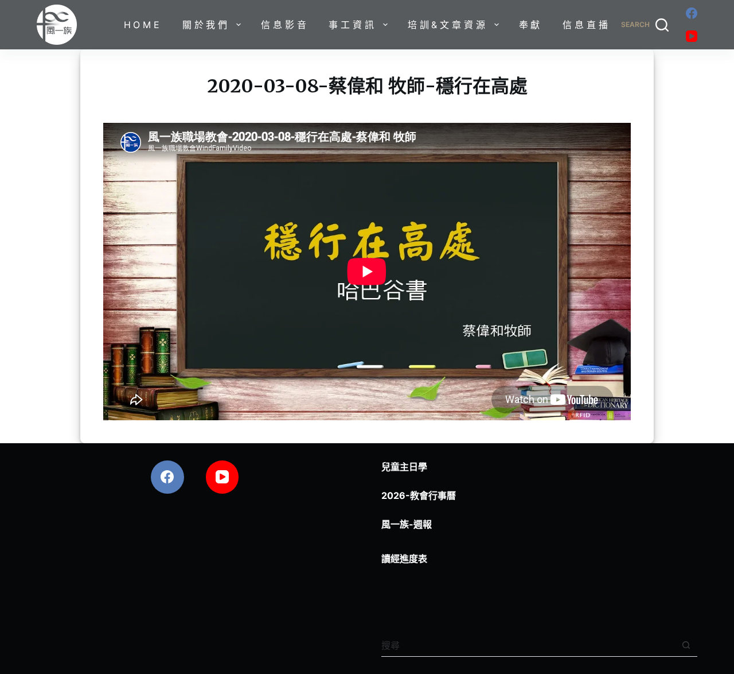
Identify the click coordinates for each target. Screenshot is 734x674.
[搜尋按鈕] (686, 645)
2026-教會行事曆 (418, 495)
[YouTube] (691, 36)
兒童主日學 (404, 466)
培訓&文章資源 (448, 24)
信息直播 (586, 24)
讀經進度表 (404, 558)
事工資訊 (352, 24)
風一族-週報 (406, 524)
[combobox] (528, 645)
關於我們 (206, 24)
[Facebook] (691, 13)
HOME (143, 24)
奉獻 (531, 24)
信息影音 (285, 24)
